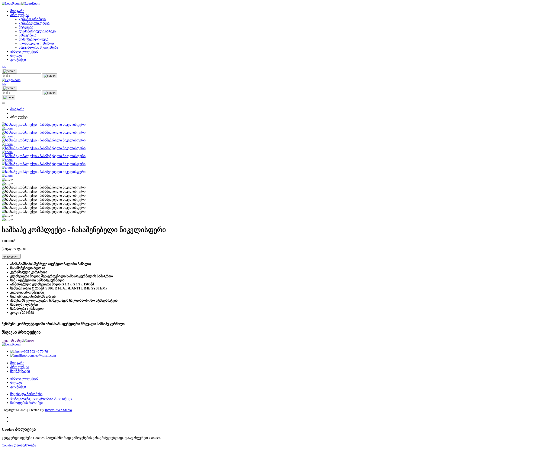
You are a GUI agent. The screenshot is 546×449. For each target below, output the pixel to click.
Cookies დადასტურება (19, 445)
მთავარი (17, 11)
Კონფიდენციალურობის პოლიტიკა (41, 398)
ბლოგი (16, 55)
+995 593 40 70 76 (35, 351)
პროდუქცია (19, 15)
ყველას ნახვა (12, 340)
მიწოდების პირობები (27, 402)
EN (4, 67)
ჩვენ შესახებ (20, 371)
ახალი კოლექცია (24, 51)
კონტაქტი (18, 59)
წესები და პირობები (26, 394)
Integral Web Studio (58, 410)
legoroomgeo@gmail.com (38, 355)
